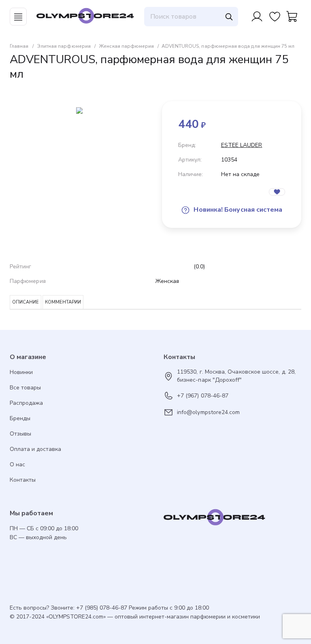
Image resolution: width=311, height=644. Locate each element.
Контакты (23, 480)
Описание (25, 302)
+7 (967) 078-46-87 (202, 396)
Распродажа (26, 403)
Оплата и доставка (35, 449)
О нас (17, 464)
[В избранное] (277, 192)
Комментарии (63, 302)
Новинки (21, 372)
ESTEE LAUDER (241, 145)
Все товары (25, 387)
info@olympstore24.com (208, 412)
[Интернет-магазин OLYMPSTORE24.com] (232, 519)
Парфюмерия (28, 281)
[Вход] (257, 17)
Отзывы (20, 434)
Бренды (20, 418)
